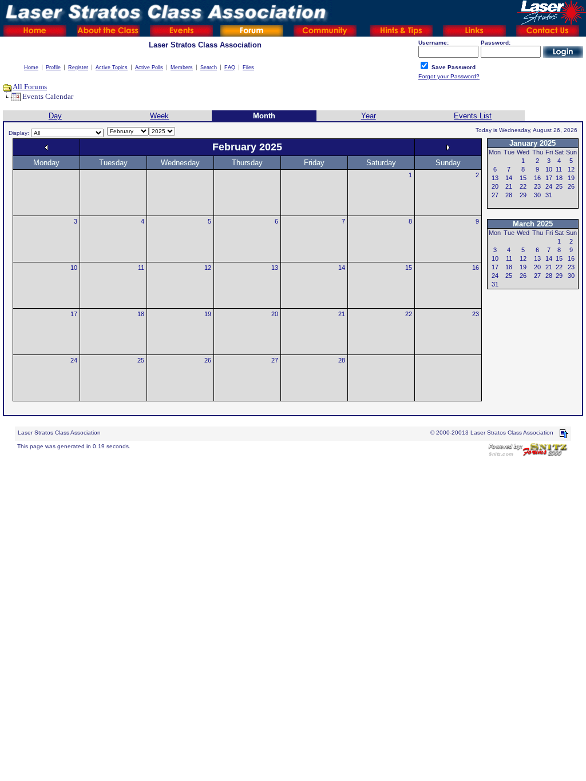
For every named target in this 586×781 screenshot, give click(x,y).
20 (274, 313)
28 (341, 360)
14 (341, 267)
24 (73, 360)
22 (408, 313)
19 (207, 313)
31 (548, 195)
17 (73, 313)
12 (207, 267)
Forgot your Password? (449, 76)
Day (55, 115)
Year (368, 115)
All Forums (30, 86)
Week (159, 115)
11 (141, 267)
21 (341, 313)
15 (408, 267)
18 (140, 313)
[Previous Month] (46, 147)
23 (475, 313)
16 (475, 267)
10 (73, 267)
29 (523, 195)
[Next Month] (448, 147)
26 (207, 360)
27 (274, 360)
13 (274, 267)
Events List (473, 115)
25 (140, 360)
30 (537, 195)
